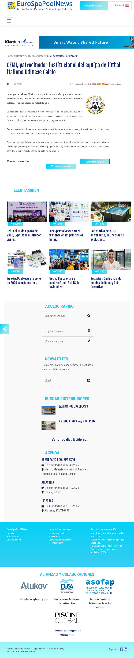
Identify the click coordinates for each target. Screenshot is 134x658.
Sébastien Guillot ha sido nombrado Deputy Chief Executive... (106, 283)
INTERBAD (47, 501)
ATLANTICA (48, 482)
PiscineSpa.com (56, 543)
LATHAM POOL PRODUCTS (73, 406)
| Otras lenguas (114, 84)
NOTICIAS (16, 223)
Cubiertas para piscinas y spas (34, 599)
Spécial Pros (54, 536)
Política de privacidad (28, 651)
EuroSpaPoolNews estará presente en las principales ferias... (66, 235)
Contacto (11, 533)
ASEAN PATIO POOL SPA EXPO (58, 460)
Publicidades (13, 536)
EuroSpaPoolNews (57, 533)
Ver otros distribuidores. (69, 439)
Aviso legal (15, 651)
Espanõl (120, 5)
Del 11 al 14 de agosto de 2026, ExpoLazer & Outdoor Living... (24, 235)
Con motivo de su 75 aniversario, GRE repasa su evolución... (107, 235)
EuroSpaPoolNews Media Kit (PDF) (106, 546)
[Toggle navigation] (9, 20)
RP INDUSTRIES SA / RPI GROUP (77, 421)
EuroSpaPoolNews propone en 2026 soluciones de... (24, 281)
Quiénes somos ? (14, 539)
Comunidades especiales (60, 539)
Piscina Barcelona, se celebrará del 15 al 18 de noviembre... (64, 283)
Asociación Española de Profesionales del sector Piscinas (100, 603)
